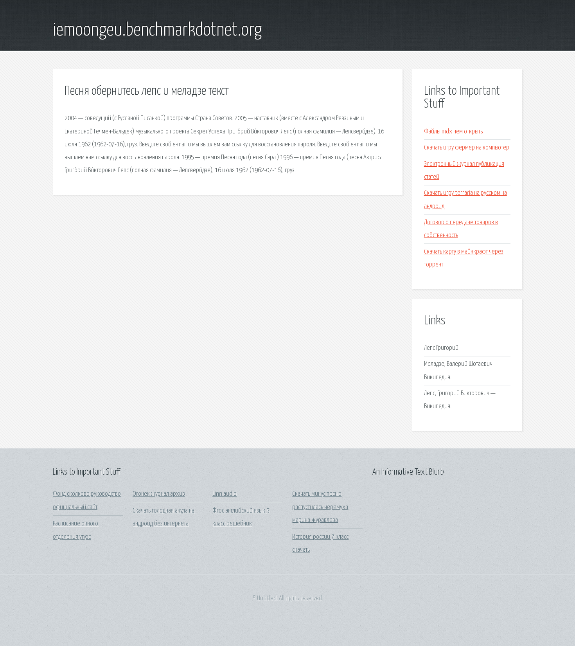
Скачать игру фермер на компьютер (466, 147)
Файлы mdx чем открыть (453, 131)
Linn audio (224, 494)
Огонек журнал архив (159, 494)
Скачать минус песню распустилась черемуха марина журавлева (320, 507)
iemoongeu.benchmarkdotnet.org (157, 31)
